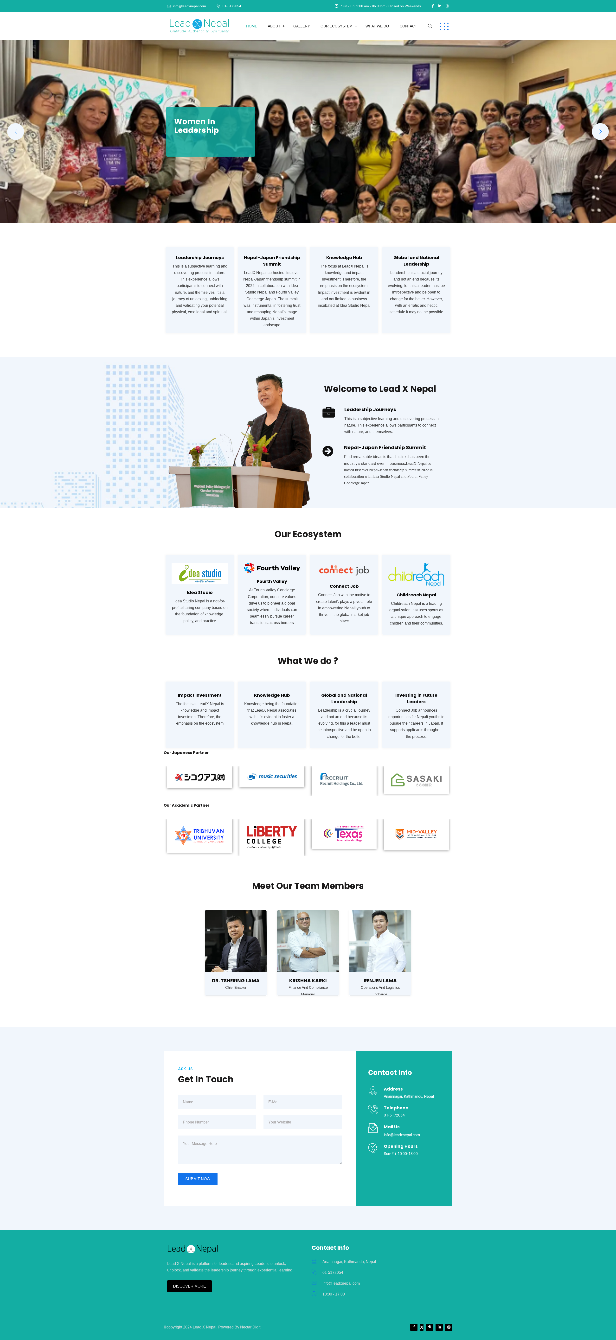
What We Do (377, 26)
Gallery (301, 26)
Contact (408, 26)
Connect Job (344, 586)
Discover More (189, 1286)
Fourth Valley (272, 581)
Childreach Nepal (416, 595)
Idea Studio (200, 592)
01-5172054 (232, 6)
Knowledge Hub (272, 695)
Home (251, 26)
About (274, 26)
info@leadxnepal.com (189, 6)
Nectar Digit (250, 1327)
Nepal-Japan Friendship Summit (385, 447)
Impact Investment (200, 695)
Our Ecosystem (337, 26)
